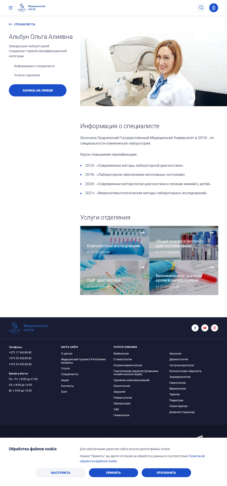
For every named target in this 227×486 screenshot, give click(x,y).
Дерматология (178, 359)
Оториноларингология (128, 365)
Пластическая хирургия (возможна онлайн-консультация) (136, 372)
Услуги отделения (27, 75)
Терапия (174, 394)
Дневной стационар (182, 412)
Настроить (60, 472)
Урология (175, 353)
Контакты (67, 386)
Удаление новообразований (131, 380)
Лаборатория (122, 403)
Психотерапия (178, 406)
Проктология (122, 386)
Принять (113, 472)
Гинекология (121, 415)
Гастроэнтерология (181, 365)
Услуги (65, 368)
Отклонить (166, 472)
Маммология (177, 388)
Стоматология (123, 359)
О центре (66, 353)
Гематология (177, 382)
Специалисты (24, 24)
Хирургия (119, 391)
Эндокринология (180, 376)
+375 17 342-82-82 (20, 352)
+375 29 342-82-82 (20, 358)
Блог (64, 391)
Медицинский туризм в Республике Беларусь (83, 360)
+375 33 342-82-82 (20, 364)
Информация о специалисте (34, 66)
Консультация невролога (185, 371)
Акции (65, 380)
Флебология (121, 353)
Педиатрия (176, 400)
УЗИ (116, 409)
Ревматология (123, 397)
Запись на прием (213, 7)
